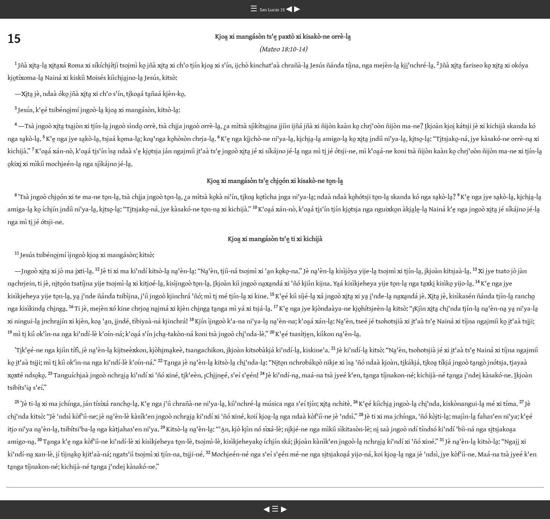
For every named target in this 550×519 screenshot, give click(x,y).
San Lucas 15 (273, 10)
